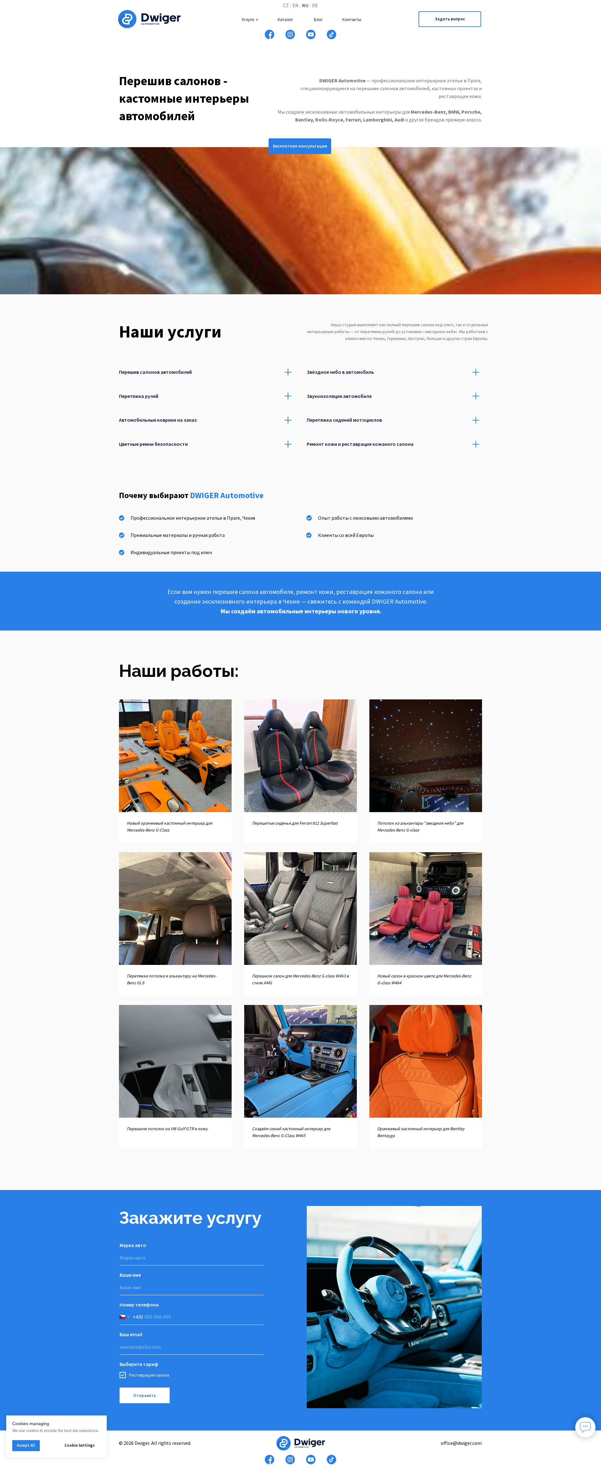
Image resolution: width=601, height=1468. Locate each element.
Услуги (248, 19)
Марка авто (133, 1245)
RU (305, 5)
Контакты (351, 19)
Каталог (285, 19)
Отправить (144, 1395)
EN (295, 5)
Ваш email (131, 1334)
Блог (318, 19)
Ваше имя (130, 1275)
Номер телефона (139, 1304)
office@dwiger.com (461, 1443)
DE (315, 5)
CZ (286, 5)
